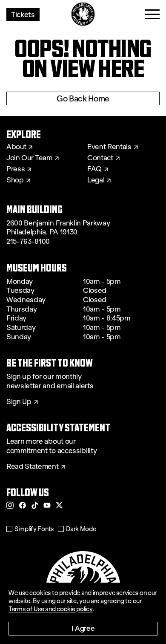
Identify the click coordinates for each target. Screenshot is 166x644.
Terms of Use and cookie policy (51, 609)
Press (15, 169)
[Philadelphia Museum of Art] (83, 14)
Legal (95, 180)
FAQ (94, 169)
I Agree (83, 628)
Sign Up (18, 402)
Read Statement (32, 466)
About (16, 147)
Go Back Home (83, 98)
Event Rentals (109, 147)
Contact (100, 158)
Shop (15, 180)
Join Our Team (29, 158)
